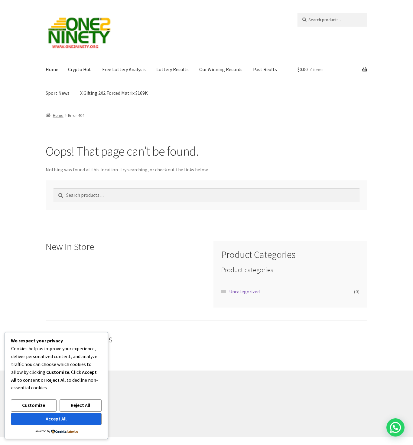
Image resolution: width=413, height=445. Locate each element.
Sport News (58, 93)
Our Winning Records (220, 69)
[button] (395, 427)
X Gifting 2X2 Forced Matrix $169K (114, 93)
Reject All (80, 405)
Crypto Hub (80, 69)
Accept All (56, 419)
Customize (33, 405)
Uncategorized (244, 291)
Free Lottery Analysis (124, 69)
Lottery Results (172, 69)
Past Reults (265, 69)
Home (52, 69)
